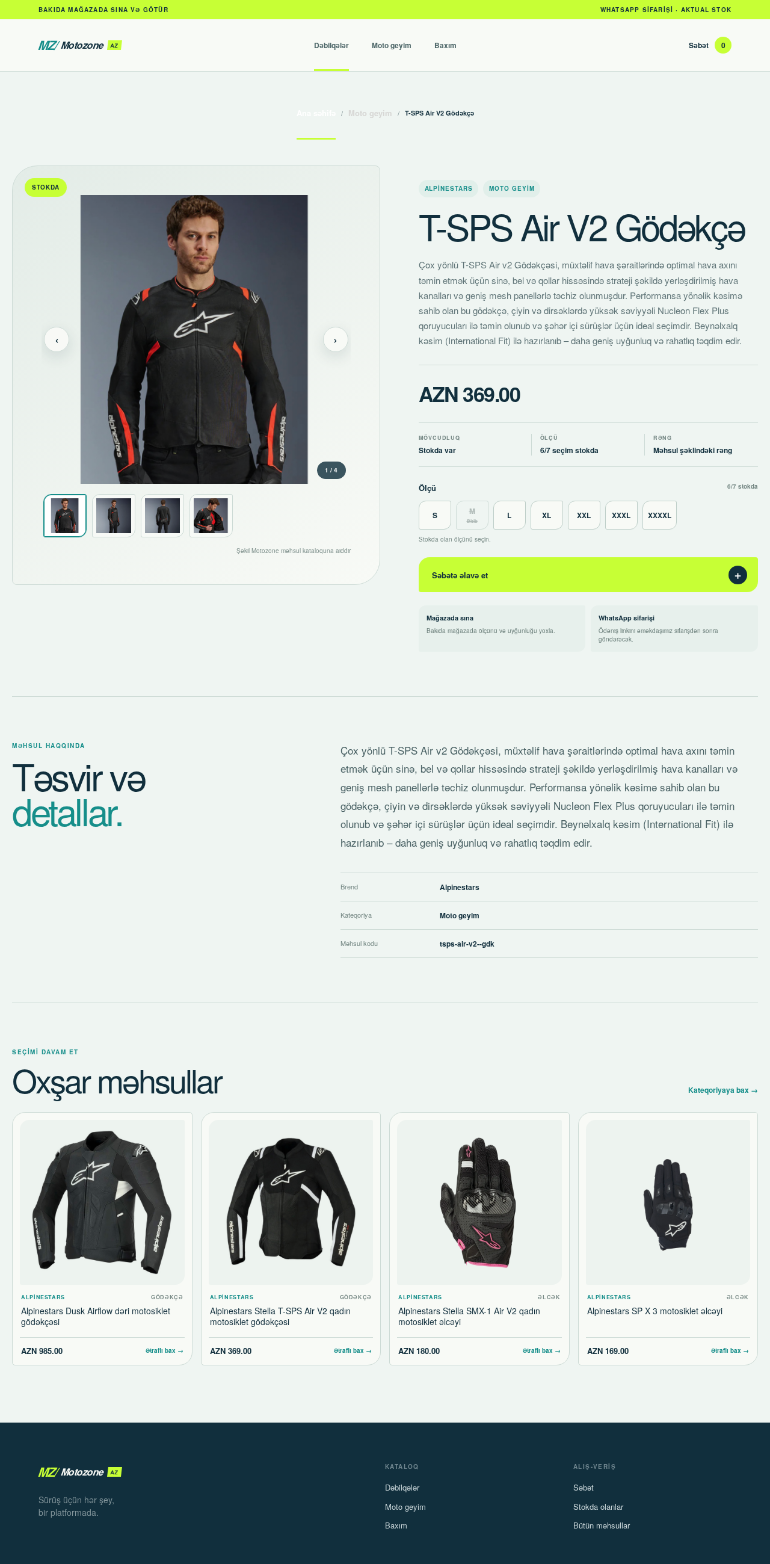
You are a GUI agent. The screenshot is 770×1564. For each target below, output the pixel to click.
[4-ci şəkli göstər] (211, 515)
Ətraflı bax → (164, 1350)
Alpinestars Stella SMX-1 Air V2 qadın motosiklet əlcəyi (469, 1316)
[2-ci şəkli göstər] (113, 515)
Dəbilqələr (331, 45)
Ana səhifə (316, 113)
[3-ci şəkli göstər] (162, 515)
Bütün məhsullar (601, 1525)
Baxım (445, 45)
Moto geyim (391, 45)
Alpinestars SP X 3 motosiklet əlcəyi (654, 1311)
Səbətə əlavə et (587, 574)
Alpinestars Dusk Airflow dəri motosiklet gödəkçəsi (95, 1316)
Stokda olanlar (598, 1506)
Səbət (707, 45)
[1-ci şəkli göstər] (65, 515)
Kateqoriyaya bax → (723, 1089)
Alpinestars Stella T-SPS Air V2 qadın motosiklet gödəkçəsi (280, 1316)
